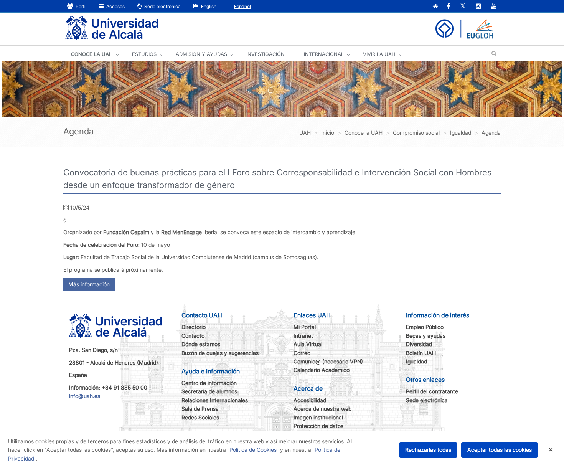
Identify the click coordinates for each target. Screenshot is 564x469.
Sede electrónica (162, 6)
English (208, 6)
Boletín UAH (421, 353)
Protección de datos (318, 426)
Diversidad (419, 344)
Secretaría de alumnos (209, 391)
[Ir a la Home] (111, 28)
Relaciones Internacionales (214, 400)
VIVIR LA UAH (379, 54)
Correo (302, 353)
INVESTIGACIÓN (265, 54)
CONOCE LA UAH (92, 54)
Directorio (193, 327)
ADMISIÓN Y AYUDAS (201, 54)
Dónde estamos (200, 344)
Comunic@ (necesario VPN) (328, 361)
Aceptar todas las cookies (499, 449)
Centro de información (209, 383)
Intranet (303, 335)
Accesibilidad (310, 400)
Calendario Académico (322, 370)
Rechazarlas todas (428, 449)
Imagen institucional (318, 417)
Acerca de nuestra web (322, 408)
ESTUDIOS (144, 54)
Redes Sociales (200, 417)
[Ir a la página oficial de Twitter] (463, 7)
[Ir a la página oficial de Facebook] (448, 7)
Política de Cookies (253, 449)
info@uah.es (84, 396)
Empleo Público (425, 327)
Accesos (115, 6)
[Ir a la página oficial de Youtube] (493, 7)
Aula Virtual (308, 344)
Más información (89, 284)
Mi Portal (305, 327)
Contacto (192, 335)
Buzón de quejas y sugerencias (220, 353)
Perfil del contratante (432, 391)
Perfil (80, 6)
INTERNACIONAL (324, 54)
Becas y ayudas (425, 335)
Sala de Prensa (200, 408)
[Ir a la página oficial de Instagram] (478, 7)
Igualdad (416, 361)
